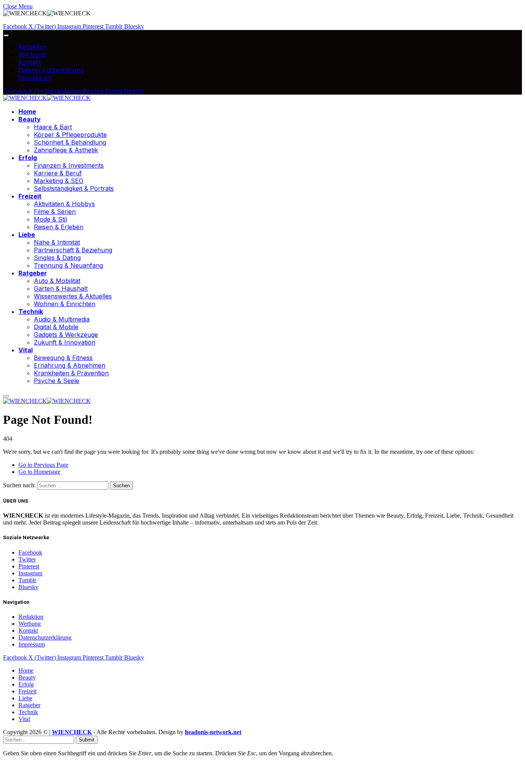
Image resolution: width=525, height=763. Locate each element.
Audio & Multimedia (62, 319)
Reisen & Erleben (58, 227)
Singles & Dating (57, 258)
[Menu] (6, 36)
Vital (25, 350)
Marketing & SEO (58, 181)
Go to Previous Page (43, 464)
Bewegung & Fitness (63, 358)
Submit (87, 740)
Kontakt (29, 62)
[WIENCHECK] (47, 98)
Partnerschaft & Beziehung (73, 250)
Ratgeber (32, 273)
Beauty (29, 119)
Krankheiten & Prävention (71, 373)
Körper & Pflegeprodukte (70, 134)
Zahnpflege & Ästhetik (66, 150)
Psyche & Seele (56, 381)
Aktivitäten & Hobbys (64, 204)
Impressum (34, 78)
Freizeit (30, 196)
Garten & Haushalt (61, 288)
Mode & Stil (50, 219)
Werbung (31, 54)
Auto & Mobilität (57, 281)
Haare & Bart (53, 127)
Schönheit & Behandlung (70, 142)
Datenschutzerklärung (51, 70)
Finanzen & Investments (69, 165)
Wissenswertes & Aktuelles (73, 296)
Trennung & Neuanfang (68, 265)
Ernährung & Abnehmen (69, 365)
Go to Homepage (39, 471)
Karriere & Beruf (58, 173)
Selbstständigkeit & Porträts (74, 188)
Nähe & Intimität (57, 242)
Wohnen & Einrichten (64, 304)
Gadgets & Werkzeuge (66, 334)
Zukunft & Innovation (64, 342)
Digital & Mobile (56, 327)
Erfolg (27, 158)
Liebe (26, 234)
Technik (30, 311)
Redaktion (32, 47)
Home (27, 111)
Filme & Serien (55, 211)
